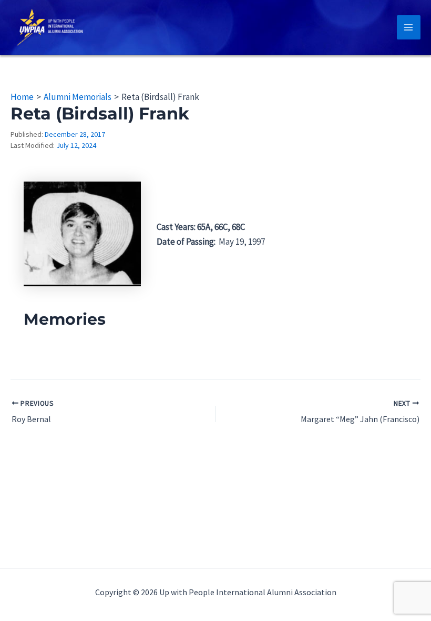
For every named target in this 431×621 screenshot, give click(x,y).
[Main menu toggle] (409, 27)
